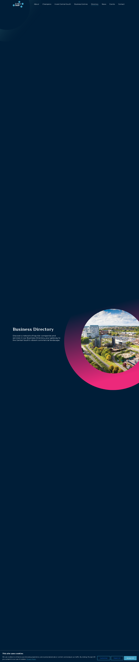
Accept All (130, 658)
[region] (69, 656)
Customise (104, 658)
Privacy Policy (31, 659)
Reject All (117, 658)
